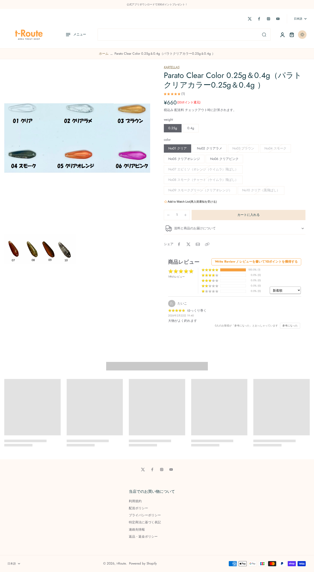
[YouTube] (278, 18)
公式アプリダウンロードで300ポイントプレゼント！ (157, 4)
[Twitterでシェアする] (188, 244)
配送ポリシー (138, 508)
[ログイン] (282, 34)
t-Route (121, 563)
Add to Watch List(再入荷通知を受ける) (192, 201)
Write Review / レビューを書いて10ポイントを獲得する (256, 261)
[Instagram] (268, 18)
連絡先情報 (137, 529)
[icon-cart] (291, 34)
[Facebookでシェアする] (179, 244)
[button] (248, 215)
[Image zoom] (77, 138)
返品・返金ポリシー (143, 536)
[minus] (168, 215)
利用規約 (135, 501)
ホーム (104, 53)
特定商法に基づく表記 (145, 522)
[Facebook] (259, 18)
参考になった (290, 326)
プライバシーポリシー (145, 515)
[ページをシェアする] (207, 244)
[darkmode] (302, 34)
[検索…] (264, 35)
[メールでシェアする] (197, 244)
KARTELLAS (171, 67)
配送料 (179, 110)
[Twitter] (249, 18)
